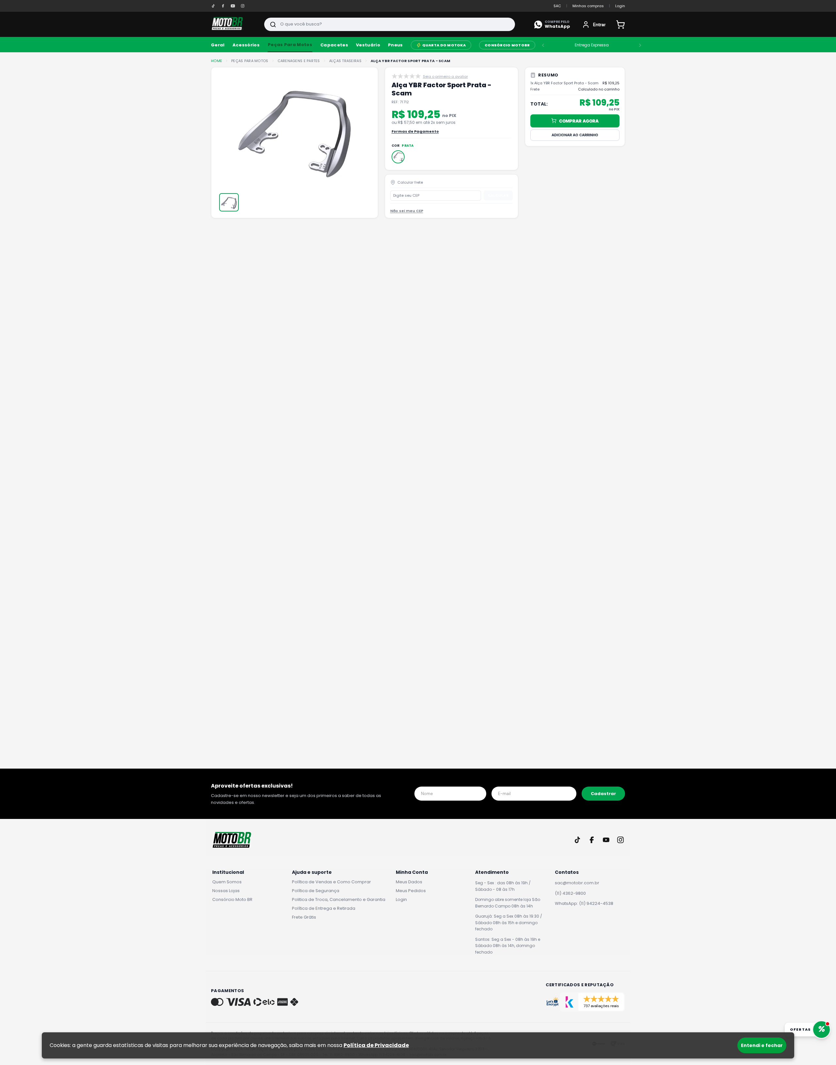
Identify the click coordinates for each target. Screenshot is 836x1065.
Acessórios (246, 45)
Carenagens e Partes (299, 61)
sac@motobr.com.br (577, 883)
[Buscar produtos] (273, 24)
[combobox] (389, 24)
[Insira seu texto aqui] (213, 6)
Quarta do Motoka (444, 45)
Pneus (395, 45)
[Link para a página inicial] (216, 61)
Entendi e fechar (762, 1045)
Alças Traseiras (345, 61)
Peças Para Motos (290, 45)
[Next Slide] (640, 45)
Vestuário (368, 45)
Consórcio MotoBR (507, 45)
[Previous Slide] (543, 45)
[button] (398, 156)
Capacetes (334, 45)
